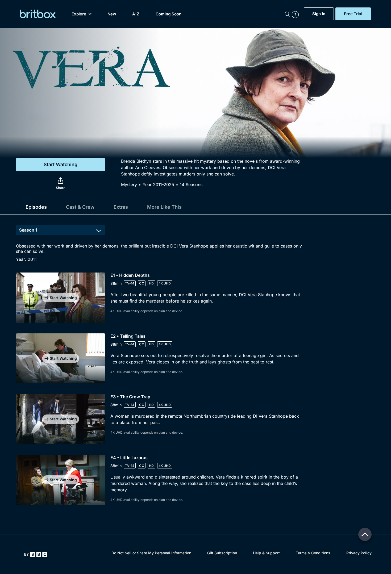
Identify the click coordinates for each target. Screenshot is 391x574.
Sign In (318, 13)
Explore (79, 13)
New (111, 13)
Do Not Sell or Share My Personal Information (151, 553)
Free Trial (353, 13)
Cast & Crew (80, 207)
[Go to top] (365, 534)
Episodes (36, 207)
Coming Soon (168, 13)
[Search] (287, 14)
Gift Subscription (222, 553)
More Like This (164, 207)
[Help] (296, 14)
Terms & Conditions (313, 553)
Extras (121, 207)
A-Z (135, 13)
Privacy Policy (359, 553)
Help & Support (266, 553)
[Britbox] (38, 14)
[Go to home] (36, 554)
